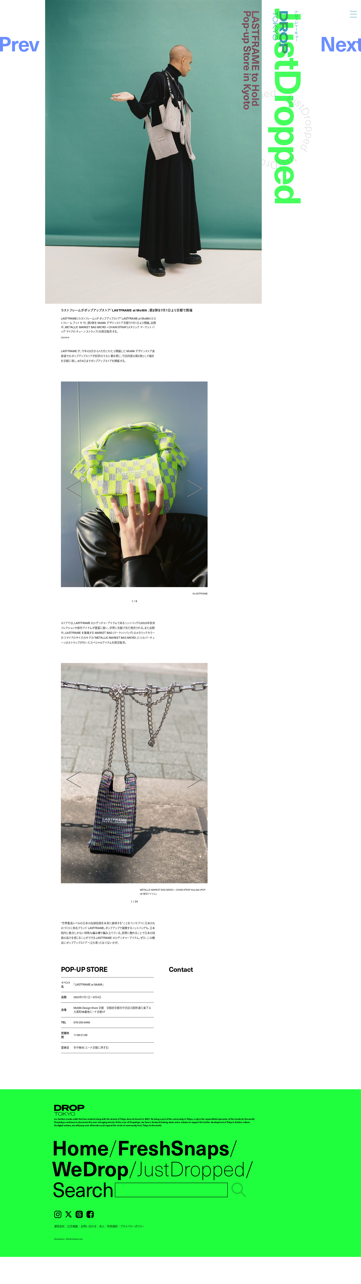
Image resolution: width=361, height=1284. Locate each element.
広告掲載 (72, 1226)
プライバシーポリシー (132, 1226)
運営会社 (59, 1226)
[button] (73, 488)
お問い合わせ (88, 1226)
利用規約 (112, 1226)
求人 (101, 1226)
